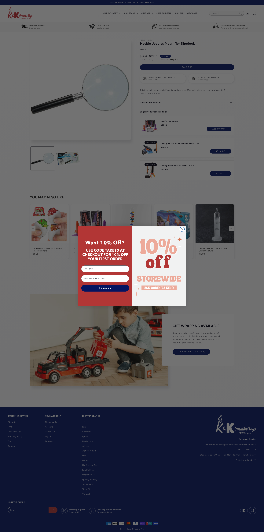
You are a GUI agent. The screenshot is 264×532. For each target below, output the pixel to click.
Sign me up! (105, 288)
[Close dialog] (182, 229)
